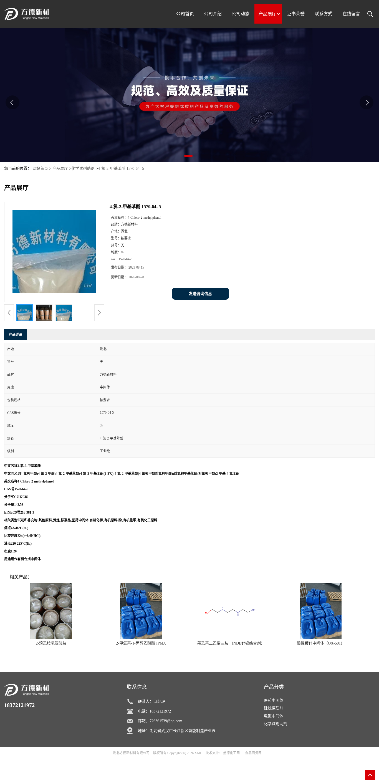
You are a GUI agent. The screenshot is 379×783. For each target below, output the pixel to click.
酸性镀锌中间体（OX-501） (321, 643)
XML (198, 753)
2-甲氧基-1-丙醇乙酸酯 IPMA (141, 643)
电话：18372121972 (154, 711)
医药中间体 (273, 700)
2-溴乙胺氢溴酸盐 (51, 643)
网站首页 (40, 168)
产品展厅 (60, 168)
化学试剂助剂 (83, 168)
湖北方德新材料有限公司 (131, 753)
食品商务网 (253, 753)
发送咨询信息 (200, 294)
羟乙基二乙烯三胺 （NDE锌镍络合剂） (231, 643)
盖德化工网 (231, 753)
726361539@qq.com (166, 721)
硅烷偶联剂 (273, 708)
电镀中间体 (273, 716)
